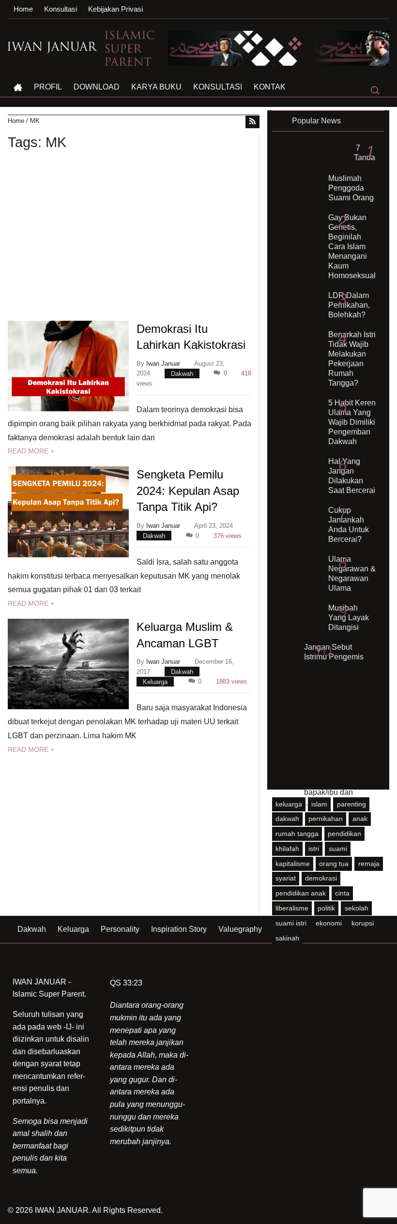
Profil (48, 87)
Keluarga (155, 681)
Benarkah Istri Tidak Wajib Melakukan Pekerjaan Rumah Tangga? (352, 358)
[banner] (247, 48)
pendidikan (344, 833)
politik (326, 908)
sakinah (287, 938)
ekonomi (329, 923)
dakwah (287, 818)
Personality (120, 929)
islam (319, 804)
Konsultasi (60, 9)
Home (23, 9)
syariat (285, 878)
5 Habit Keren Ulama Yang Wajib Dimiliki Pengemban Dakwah (352, 422)
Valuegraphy (240, 929)
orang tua (334, 863)
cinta (342, 893)
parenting (351, 804)
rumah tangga (297, 833)
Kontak (270, 87)
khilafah (287, 848)
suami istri (290, 923)
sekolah (356, 908)
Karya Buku (156, 87)
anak (359, 818)
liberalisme (291, 908)
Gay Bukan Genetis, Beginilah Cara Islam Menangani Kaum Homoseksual (352, 246)
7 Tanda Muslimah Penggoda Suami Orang (351, 173)
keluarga (288, 804)
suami (338, 848)
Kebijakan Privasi (115, 9)
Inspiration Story (179, 929)
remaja (369, 863)
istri (313, 848)
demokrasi (321, 878)
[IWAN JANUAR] (52, 46)
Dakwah (182, 373)
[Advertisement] (134, 237)
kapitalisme (292, 863)
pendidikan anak (300, 893)
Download (97, 87)
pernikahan (325, 818)
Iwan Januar (163, 363)
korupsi (362, 923)
